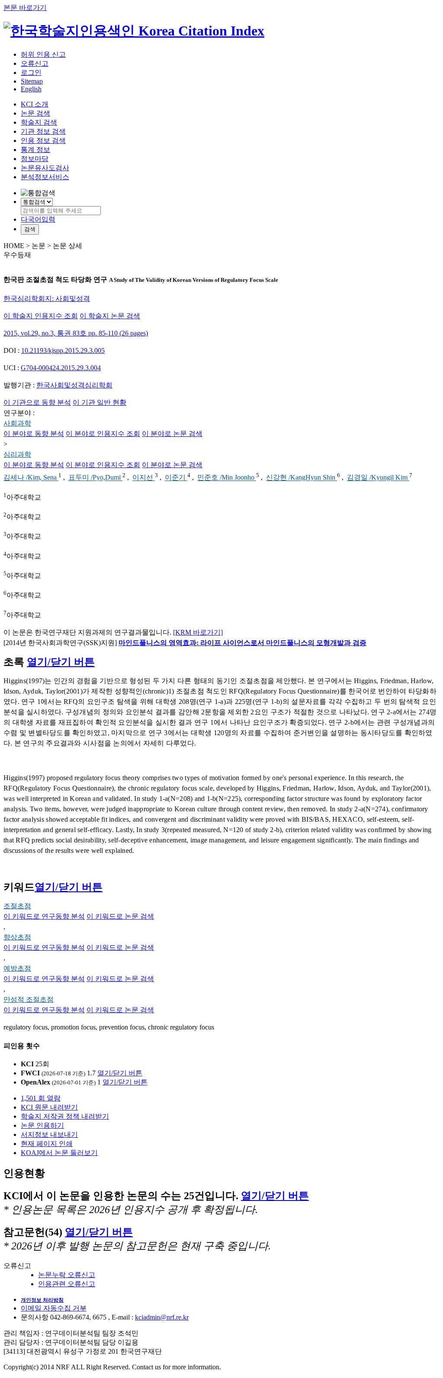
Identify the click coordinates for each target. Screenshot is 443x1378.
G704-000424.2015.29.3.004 (61, 367)
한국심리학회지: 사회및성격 (46, 298)
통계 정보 (35, 149)
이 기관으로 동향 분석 (37, 402)
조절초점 (17, 906)
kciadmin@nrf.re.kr (162, 1317)
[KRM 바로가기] (198, 632)
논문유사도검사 (45, 167)
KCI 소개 (34, 104)
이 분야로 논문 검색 (172, 433)
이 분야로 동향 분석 (33, 433)
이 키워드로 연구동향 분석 (44, 916)
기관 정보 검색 (43, 131)
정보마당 (34, 158)
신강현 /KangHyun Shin (301, 477)
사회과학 (17, 423)
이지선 (143, 477)
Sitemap (32, 81)
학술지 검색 (39, 122)
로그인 (31, 72)
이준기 (176, 477)
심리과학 (17, 454)
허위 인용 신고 (43, 54)
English (31, 89)
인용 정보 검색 (43, 140)
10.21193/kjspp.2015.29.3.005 (63, 350)
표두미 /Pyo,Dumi (95, 477)
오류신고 (34, 63)
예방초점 (17, 968)
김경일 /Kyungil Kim (378, 477)
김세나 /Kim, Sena (30, 477)
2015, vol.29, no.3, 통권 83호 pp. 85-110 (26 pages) (75, 333)
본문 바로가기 (25, 7)
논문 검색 (35, 113)
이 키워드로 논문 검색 (120, 916)
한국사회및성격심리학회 (74, 385)
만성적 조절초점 (28, 999)
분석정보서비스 (45, 177)
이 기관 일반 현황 (99, 402)
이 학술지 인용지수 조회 (40, 315)
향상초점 (17, 937)
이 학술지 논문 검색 (110, 315)
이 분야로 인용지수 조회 (103, 433)
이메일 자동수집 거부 (54, 1308)
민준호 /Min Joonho (226, 477)
